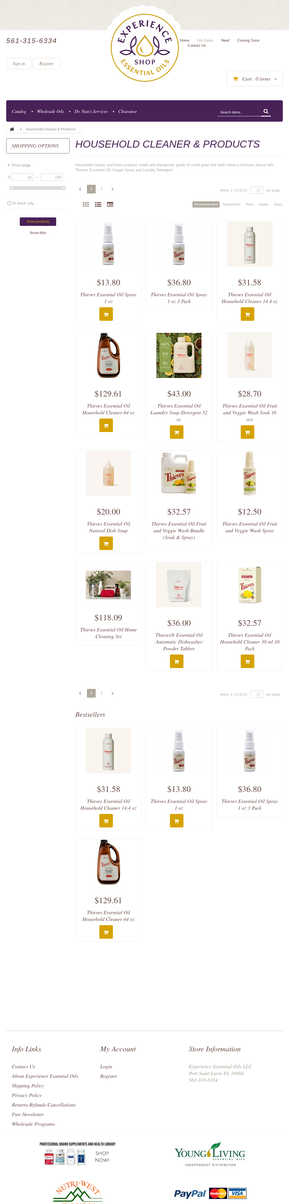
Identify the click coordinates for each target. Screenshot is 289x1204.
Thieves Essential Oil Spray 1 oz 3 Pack (179, 297)
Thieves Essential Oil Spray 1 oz (108, 297)
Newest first (231, 204)
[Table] (110, 204)
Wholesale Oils (50, 111)
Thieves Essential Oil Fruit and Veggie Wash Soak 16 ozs (249, 412)
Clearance (127, 111)
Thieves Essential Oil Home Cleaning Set (108, 633)
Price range (21, 165)
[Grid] (86, 204)
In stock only (23, 203)
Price (250, 204)
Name (263, 204)
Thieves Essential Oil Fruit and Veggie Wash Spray (249, 527)
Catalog (19, 111)
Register (46, 63)
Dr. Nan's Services (91, 111)
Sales (278, 204)
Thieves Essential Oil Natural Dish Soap (108, 527)
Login (106, 1066)
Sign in (19, 63)
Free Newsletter (27, 1114)
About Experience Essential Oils (45, 1075)
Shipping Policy (28, 1085)
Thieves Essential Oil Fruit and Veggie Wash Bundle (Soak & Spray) (179, 530)
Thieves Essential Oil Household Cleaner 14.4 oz (250, 297)
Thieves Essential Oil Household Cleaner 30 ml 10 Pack (249, 641)
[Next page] (112, 189)
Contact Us (23, 1066)
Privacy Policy (27, 1095)
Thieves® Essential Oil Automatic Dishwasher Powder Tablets (179, 641)
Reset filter (38, 233)
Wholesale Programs (33, 1123)
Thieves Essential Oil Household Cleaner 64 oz (108, 409)
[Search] (266, 112)
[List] (98, 204)
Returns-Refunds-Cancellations (44, 1104)
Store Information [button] (215, 1048)
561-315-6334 (31, 40)
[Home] (145, 48)
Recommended (206, 204)
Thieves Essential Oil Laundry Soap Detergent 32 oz (178, 412)
